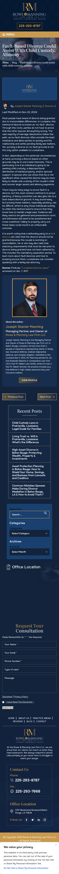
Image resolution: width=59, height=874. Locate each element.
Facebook (26, 819)
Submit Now (8, 708)
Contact (41, 721)
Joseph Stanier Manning (28, 106)
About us (23, 718)
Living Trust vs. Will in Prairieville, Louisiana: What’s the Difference (25, 439)
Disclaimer (7, 696)
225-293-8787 (29, 26)
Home (11, 718)
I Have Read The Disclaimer (20, 702)
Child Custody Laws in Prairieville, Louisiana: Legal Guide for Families (26, 426)
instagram (44, 819)
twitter (32, 819)
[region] (29, 858)
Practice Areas (42, 718)
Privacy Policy (21, 696)
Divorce (49, 106)
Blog (29, 721)
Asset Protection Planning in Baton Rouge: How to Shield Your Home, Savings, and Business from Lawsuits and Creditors (28, 472)
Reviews (18, 721)
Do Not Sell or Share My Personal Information (26, 868)
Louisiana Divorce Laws (35, 267)
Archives (14, 546)
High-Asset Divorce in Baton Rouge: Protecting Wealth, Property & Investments (27, 454)
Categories (16, 528)
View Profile (29, 380)
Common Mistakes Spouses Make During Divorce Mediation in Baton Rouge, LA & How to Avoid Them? (28, 490)
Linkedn (38, 819)
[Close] (56, 844)
